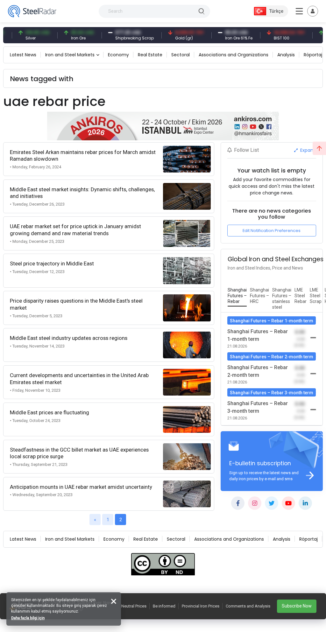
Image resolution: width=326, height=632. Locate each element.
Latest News (23, 55)
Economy (118, 55)
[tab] (237, 295)
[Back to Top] (319, 148)
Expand (307, 150)
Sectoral (180, 55)
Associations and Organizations (233, 55)
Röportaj (313, 55)
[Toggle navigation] (312, 11)
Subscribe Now (297, 605)
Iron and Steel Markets (70, 55)
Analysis (286, 55)
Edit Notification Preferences (272, 231)
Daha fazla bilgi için (28, 618)
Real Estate (150, 55)
